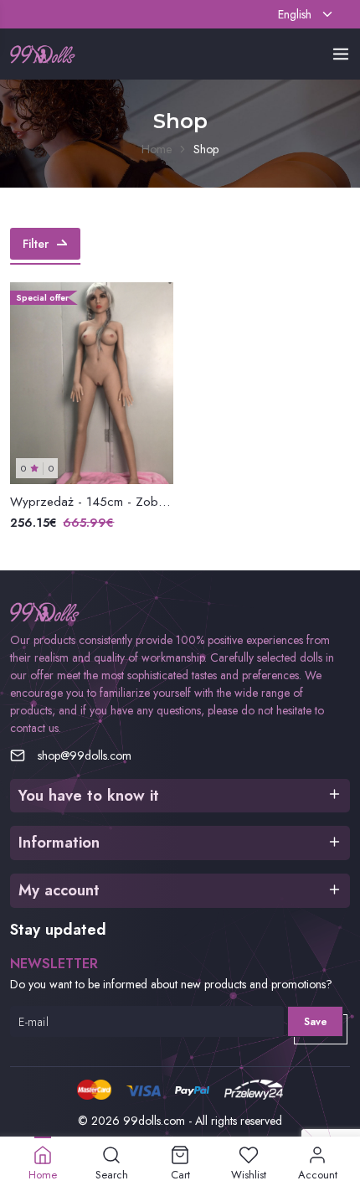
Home (156, 149)
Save (315, 1021)
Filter (36, 243)
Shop (206, 149)
